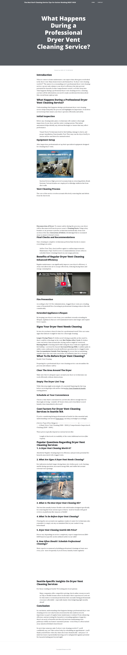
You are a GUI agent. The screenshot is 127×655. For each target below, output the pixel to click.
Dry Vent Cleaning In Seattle (76, 388)
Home (93, 2)
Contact (100, 2)
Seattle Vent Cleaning (44, 359)
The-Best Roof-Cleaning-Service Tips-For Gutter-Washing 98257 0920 (50, 2)
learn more (60, 418)
